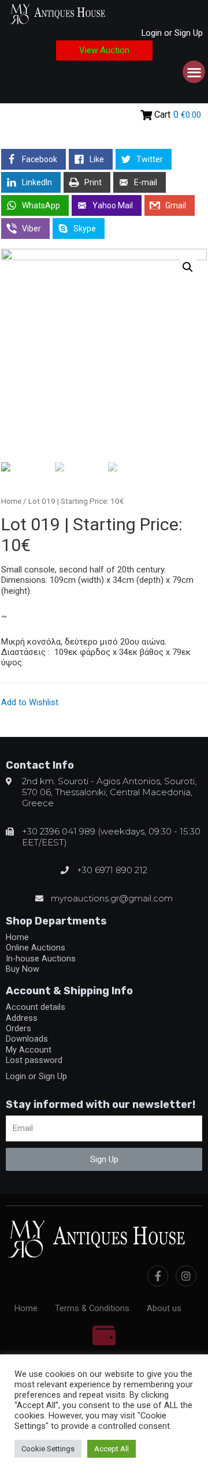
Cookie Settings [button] (48, 1448)
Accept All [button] (111, 1448)
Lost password (34, 1060)
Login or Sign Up (172, 33)
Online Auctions (35, 947)
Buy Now (22, 969)
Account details (35, 1007)
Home (11, 501)
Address (22, 1018)
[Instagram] (186, 1276)
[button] (104, 50)
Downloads (27, 1039)
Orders (18, 1028)
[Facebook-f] (157, 1276)
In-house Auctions (41, 958)
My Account (28, 1050)
